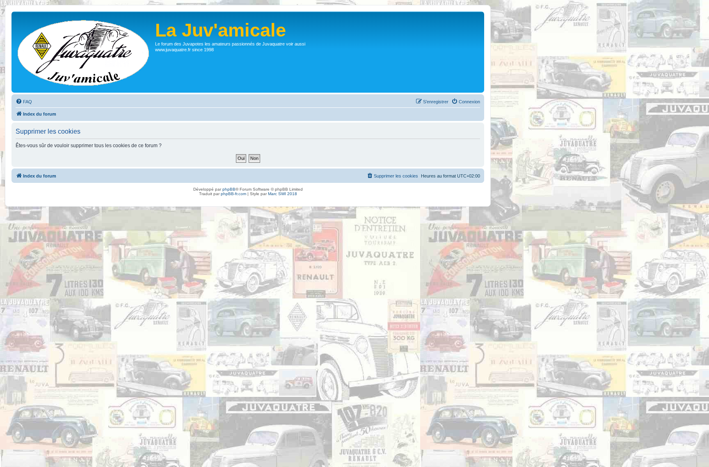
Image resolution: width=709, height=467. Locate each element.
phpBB (229, 189)
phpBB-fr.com (233, 193)
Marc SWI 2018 (282, 193)
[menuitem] (24, 102)
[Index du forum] (84, 52)
